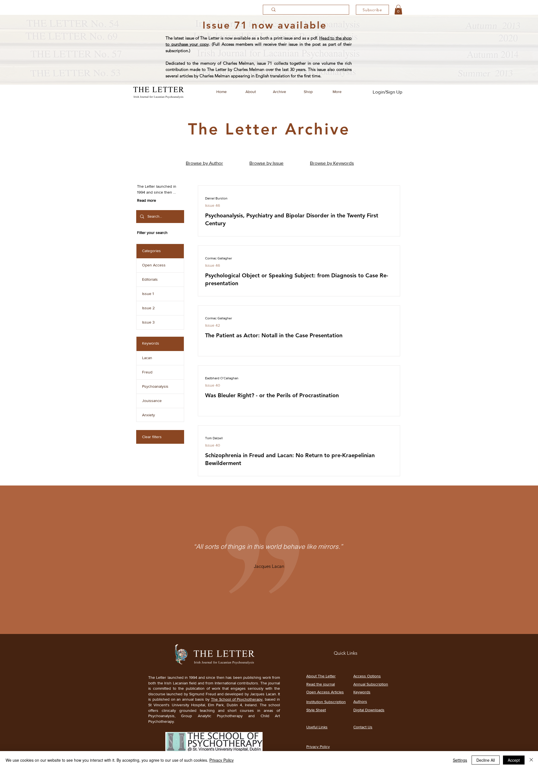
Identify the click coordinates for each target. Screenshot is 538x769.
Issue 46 (212, 205)
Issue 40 (212, 385)
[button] (398, 10)
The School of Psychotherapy (237, 699)
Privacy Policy (221, 760)
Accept (514, 760)
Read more (146, 200)
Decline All (485, 760)
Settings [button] (460, 760)
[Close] (531, 760)
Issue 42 (212, 325)
